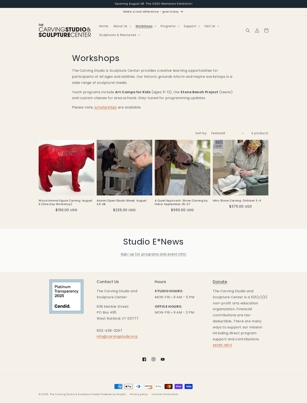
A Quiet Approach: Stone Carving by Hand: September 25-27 (181, 202)
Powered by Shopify (113, 394)
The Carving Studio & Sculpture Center (75, 394)
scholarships (106, 107)
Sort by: (201, 133)
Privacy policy (139, 394)
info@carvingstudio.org (117, 336)
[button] (122, 26)
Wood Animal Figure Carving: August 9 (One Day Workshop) (65, 202)
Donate (220, 281)
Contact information (165, 394)
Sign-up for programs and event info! (153, 254)
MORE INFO (222, 345)
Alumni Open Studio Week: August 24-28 (122, 202)
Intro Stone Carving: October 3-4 (237, 201)
